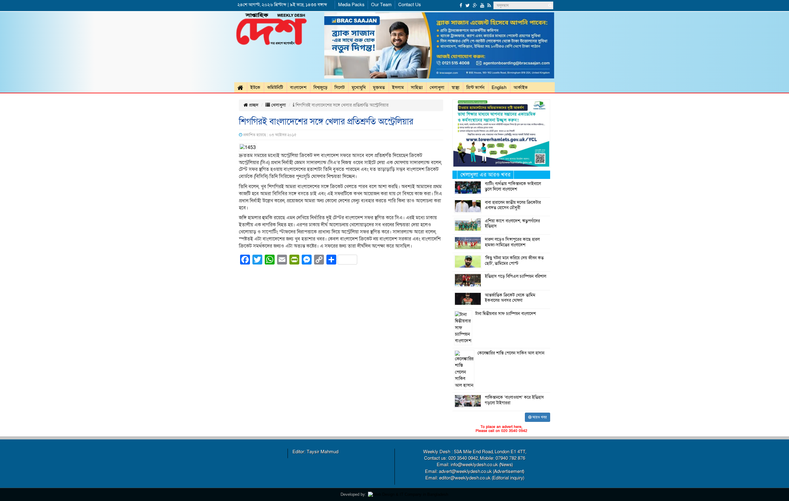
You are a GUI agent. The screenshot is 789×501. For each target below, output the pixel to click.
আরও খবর (539, 417)
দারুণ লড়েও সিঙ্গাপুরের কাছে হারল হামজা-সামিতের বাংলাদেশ (512, 242)
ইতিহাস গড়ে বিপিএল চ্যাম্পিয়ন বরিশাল (515, 276)
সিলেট (339, 87)
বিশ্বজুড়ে (320, 87)
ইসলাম (398, 87)
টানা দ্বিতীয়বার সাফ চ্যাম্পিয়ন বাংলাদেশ (505, 314)
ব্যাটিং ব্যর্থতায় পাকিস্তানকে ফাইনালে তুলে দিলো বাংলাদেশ (513, 186)
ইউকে (255, 87)
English (499, 87)
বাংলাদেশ (298, 87)
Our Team (381, 5)
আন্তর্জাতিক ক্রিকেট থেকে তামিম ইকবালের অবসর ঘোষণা (510, 298)
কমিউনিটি (275, 87)
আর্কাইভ (520, 87)
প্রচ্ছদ (253, 105)
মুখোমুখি (359, 87)
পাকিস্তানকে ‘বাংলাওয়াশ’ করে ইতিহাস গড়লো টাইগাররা (514, 400)
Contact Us (409, 5)
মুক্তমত (379, 87)
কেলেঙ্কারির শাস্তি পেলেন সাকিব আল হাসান (510, 353)
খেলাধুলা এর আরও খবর (485, 174)
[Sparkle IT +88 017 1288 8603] (408, 494)
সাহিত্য (417, 87)
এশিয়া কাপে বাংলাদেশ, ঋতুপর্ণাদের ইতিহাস (512, 223)
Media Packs (351, 5)
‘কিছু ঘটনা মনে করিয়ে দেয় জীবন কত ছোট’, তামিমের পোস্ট (514, 260)
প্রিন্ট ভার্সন (475, 87)
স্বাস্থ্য (455, 87)
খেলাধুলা (437, 87)
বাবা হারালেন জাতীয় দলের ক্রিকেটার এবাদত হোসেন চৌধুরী (513, 205)
